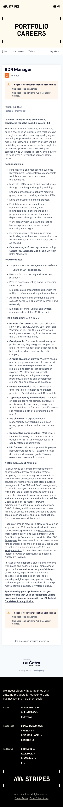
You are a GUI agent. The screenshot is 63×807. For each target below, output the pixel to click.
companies (18, 51)
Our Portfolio (30, 707)
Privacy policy (25, 670)
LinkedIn (27, 748)
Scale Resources (32, 725)
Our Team (27, 717)
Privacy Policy (21, 798)
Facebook (27, 753)
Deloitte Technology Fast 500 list (31, 543)
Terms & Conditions (39, 798)
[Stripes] (11, 6)
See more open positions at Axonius (32, 641)
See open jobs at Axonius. (25, 89)
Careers (27, 730)
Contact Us (27, 740)
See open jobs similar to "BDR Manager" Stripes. (31, 94)
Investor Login (30, 735)
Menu (56, 6)
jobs (4, 51)
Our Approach (29, 712)
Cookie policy (38, 670)
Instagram (27, 758)
